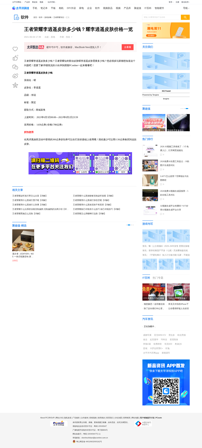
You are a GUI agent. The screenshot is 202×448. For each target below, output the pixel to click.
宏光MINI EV (160, 335)
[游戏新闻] (153, 231)
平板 (53, 8)
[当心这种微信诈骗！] (178, 285)
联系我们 (109, 418)
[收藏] (15, 49)
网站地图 (135, 418)
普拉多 (172, 335)
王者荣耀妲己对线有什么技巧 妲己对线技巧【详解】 (97, 209)
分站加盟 (118, 418)
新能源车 (166, 353)
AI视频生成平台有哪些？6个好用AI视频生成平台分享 (174, 208)
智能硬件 (159, 8)
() (17, 56)
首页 (35, 17)
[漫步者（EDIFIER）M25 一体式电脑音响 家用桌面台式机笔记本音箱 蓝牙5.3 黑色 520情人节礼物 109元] (21, 238)
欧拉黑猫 (181, 335)
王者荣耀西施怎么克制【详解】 (26, 214)
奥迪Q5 (178, 344)
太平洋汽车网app (151, 353)
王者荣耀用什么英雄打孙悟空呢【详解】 (91, 200)
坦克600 (168, 344)
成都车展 (147, 335)
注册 (177, 2)
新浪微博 (15, 76)
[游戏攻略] (178, 231)
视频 (41, 2)
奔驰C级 (147, 344)
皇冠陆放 (174, 339)
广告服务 (76, 418)
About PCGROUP (47, 418)
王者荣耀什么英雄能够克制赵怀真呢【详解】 (93, 196)
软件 (97, 8)
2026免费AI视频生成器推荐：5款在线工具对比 (174, 193)
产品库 (27, 2)
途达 (145, 339)
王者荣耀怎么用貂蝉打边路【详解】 (89, 214)
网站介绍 (59, 418)
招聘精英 (126, 418)
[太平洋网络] (59, 422)
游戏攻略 (47, 17)
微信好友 (15, 67)
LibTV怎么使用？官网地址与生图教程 (174, 178)
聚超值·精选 (19, 225)
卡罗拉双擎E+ (156, 348)
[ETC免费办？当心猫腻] (153, 285)
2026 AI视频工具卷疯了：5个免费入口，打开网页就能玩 (174, 148)
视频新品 (108, 8)
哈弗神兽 (157, 344)
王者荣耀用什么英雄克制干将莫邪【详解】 (92, 205)
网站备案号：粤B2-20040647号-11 (87, 434)
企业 (89, 8)
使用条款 (101, 418)
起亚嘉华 (154, 339)
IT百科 (147, 8)
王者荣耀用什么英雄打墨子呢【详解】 (29, 200)
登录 (170, 2)
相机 (61, 8)
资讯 (144, 246)
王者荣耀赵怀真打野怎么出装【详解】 (29, 196)
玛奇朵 (164, 339)
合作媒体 (84, 418)
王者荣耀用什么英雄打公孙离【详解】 (29, 205)
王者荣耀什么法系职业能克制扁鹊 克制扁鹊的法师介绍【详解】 (41, 209)
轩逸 (167, 348)
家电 (81, 8)
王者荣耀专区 (58, 17)
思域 (145, 348)
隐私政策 (67, 418)
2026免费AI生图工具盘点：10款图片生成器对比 (174, 163)
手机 (35, 8)
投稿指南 (93, 418)
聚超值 (34, 2)
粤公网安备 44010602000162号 (89, 442)
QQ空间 (15, 85)
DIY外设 (71, 8)
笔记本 (44, 8)
